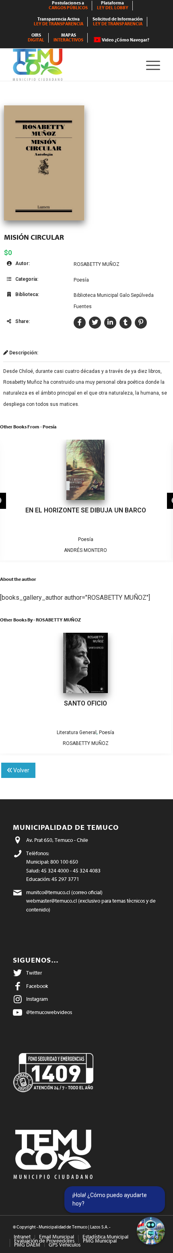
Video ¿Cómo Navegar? (125, 40)
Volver (20, 770)
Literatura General (77, 732)
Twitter (34, 973)
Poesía (81, 280)
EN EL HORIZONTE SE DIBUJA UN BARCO (85, 510)
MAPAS (68, 38)
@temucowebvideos (49, 1012)
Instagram (37, 999)
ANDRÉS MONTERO (85, 550)
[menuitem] (68, 5)
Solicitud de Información (118, 21)
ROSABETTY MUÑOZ (96, 264)
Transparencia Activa (58, 21)
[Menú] (149, 65)
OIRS (36, 38)
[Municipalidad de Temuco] (71, 65)
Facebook (37, 986)
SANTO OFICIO (85, 703)
